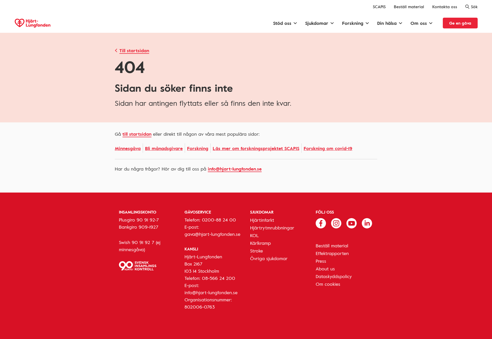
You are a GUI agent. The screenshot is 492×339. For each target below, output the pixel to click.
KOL (254, 235)
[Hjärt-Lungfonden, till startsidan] (32, 23)
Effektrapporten (332, 253)
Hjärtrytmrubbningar (272, 227)
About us (325, 268)
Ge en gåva (460, 23)
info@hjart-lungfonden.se (235, 168)
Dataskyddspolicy (334, 276)
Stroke (256, 250)
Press (321, 261)
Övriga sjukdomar (269, 258)
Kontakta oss (444, 6)
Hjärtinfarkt (262, 220)
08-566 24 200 (218, 278)
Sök (474, 6)
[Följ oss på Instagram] (336, 223)
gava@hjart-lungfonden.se (212, 234)
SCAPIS (379, 6)
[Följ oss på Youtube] (351, 223)
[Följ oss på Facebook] (321, 223)
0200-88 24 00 (219, 219)
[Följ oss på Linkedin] (367, 223)
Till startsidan (134, 50)
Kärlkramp (260, 243)
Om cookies (328, 284)
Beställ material (409, 6)
